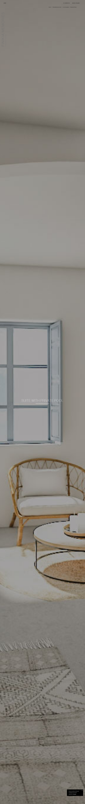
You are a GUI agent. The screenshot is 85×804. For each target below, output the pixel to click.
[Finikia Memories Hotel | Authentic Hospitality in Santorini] (4, 29)
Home (50, 7)
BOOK (76, 3)
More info (74, 794)
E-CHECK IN (66, 3)
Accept (82, 790)
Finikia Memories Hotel (56, 7)
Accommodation (66, 7)
